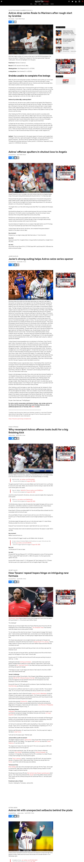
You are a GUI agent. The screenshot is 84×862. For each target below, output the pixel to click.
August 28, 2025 (31, 481)
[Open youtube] (75, 1)
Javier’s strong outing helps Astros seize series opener (41, 258)
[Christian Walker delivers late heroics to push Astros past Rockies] (31, 458)
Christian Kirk (23, 701)
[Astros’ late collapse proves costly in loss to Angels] (31, 178)
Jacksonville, (27, 739)
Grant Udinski (18, 752)
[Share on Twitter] (12, 22)
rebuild (31, 774)
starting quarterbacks (25, 662)
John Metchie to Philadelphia (45, 705)
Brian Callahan (12, 766)
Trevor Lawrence (16, 758)
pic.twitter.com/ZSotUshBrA (27, 479)
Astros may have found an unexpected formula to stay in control (68, 40)
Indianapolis (12, 711)
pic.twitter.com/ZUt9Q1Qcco (35, 490)
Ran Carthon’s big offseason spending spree (38, 773)
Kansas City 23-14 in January (41, 641)
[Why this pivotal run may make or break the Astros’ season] (31, 285)
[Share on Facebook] (10, 22)
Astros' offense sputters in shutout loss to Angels (38, 151)
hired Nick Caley (13, 686)
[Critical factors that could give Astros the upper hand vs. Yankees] (58, 33)
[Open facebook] (69, 1)
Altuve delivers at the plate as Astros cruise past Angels (68, 48)
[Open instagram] (79, 1)
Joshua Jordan (73, 34)
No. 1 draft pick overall (22, 665)
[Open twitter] (72, 1)
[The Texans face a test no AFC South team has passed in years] (31, 602)
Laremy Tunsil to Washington (39, 693)
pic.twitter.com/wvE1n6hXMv (24, 543)
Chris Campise (11, 18)
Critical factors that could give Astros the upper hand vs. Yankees (68, 32)
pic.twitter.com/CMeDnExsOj (24, 499)
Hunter (10, 762)
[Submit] (82, 1)
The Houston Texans (14, 618)
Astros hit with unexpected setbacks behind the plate (41, 810)
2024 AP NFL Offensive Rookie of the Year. (24, 678)
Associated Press (66, 34)
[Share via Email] (15, 157)
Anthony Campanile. (41, 752)
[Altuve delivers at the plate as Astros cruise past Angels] (58, 49)
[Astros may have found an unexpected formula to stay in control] (58, 41)
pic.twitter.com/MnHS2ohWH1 (29, 859)
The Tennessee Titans (38, 627)
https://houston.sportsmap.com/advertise (20, 418)
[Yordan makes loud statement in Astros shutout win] (31, 836)
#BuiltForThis (24, 490)
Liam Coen (37, 741)
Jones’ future (17, 732)
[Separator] (15, 22)
